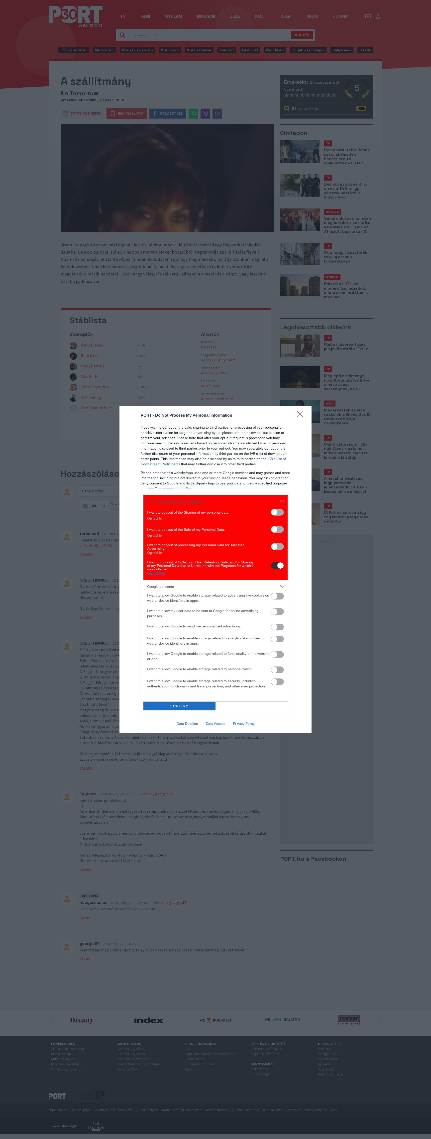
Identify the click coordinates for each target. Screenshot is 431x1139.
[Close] (302, 415)
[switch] (277, 512)
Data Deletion (187, 724)
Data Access (215, 724)
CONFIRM (179, 706)
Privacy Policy (244, 724)
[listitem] (215, 501)
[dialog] (215, 569)
